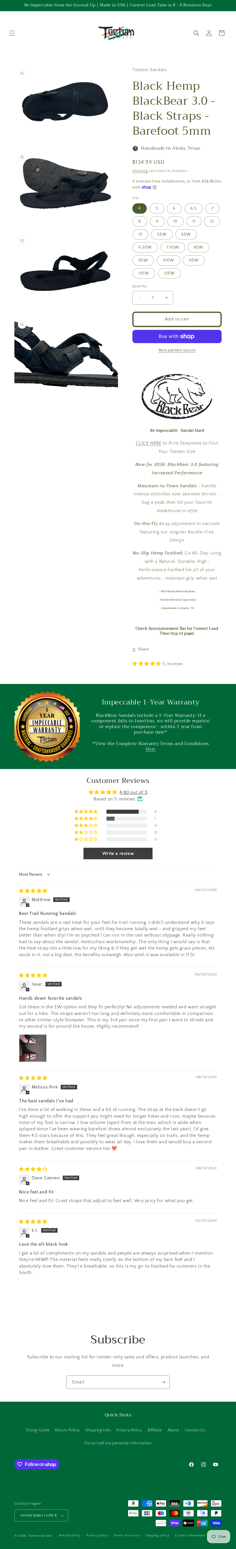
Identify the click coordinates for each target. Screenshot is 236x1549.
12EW (143, 273)
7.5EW (173, 247)
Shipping (140, 171)
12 (212, 221)
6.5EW (145, 247)
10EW (168, 260)
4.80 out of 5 (133, 792)
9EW (143, 260)
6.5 (194, 208)
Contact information (190, 1535)
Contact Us (195, 1430)
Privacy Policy (129, 1430)
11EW (194, 260)
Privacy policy (97, 1535)
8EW (198, 247)
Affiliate (155, 1430)
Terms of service (127, 1535)
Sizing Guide (37, 1430)
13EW (169, 273)
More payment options (177, 350)
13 (140, 234)
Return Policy (67, 1430)
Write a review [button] (118, 853)
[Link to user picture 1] (33, 1048)
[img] (33, 891)
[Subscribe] (163, 1382)
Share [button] (143, 649)
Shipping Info (98, 1430)
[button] (12, 33)
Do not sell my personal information (118, 1443)
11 (194, 221)
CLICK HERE (148, 443)
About (173, 1430)
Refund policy (70, 1535)
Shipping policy (158, 1535)
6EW (186, 234)
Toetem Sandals (40, 1535)
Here (151, 749)
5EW (162, 234)
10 (175, 221)
